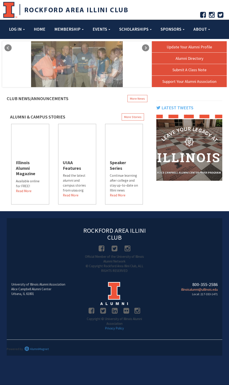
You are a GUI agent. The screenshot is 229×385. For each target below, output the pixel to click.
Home (39, 29)
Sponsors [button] (171, 29)
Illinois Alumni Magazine (25, 168)
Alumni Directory (189, 58)
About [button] (200, 29)
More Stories (133, 117)
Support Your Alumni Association (189, 81)
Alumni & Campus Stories (37, 117)
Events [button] (100, 29)
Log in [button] (16, 29)
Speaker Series (118, 165)
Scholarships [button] (134, 29)
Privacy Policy (114, 328)
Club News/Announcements (37, 98)
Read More (24, 191)
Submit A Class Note (189, 69)
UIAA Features (72, 165)
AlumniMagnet (39, 349)
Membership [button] (67, 29)
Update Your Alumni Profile (189, 47)
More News (137, 99)
